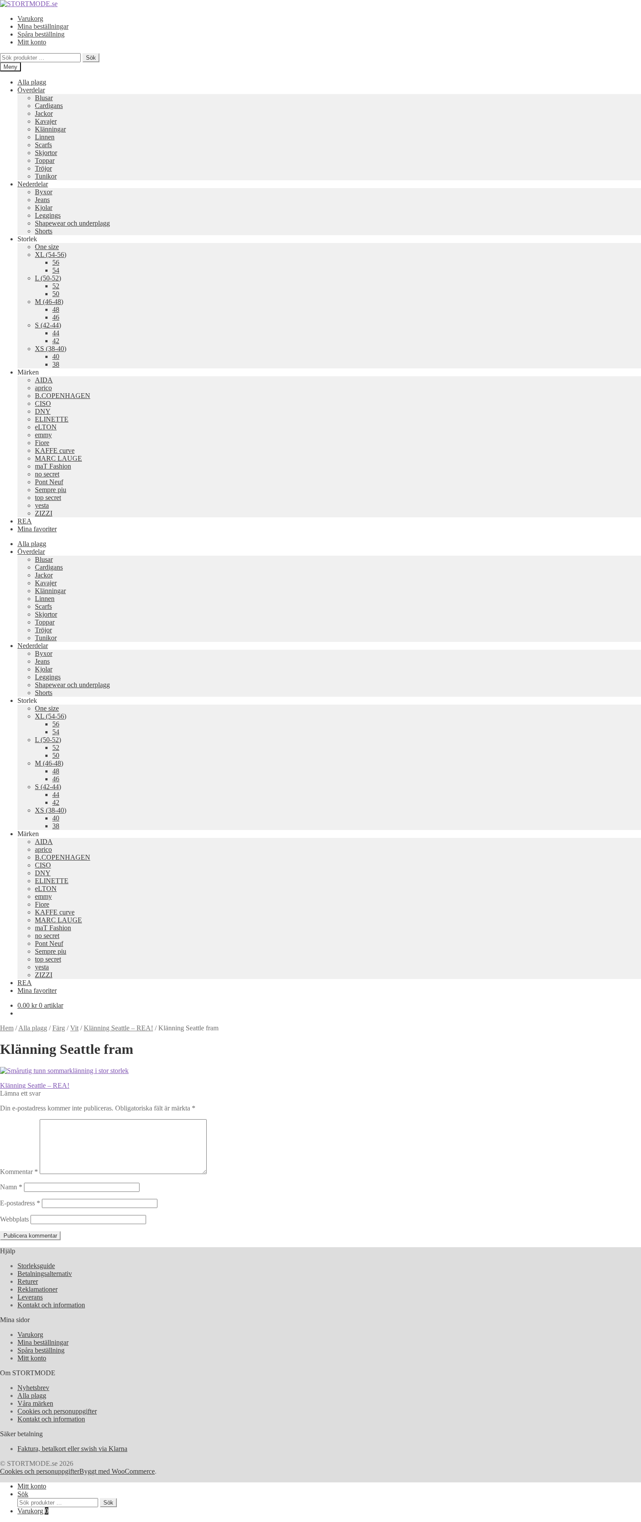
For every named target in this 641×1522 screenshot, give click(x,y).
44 (55, 333)
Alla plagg (31, 82)
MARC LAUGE (58, 458)
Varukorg (30, 18)
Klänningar (50, 129)
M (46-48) (49, 301)
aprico (43, 387)
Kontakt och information (51, 1305)
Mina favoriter (37, 529)
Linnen (45, 137)
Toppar (45, 160)
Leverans (30, 1297)
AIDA (44, 380)
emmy (43, 435)
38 (55, 364)
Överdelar (31, 90)
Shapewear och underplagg (72, 223)
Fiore (42, 442)
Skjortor (46, 152)
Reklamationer (37, 1289)
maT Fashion (53, 466)
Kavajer (46, 121)
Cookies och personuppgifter (57, 1411)
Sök (91, 57)
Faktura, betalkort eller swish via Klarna (72, 1448)
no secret (47, 474)
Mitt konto (31, 42)
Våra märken (35, 1403)
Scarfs (43, 144)
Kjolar (43, 207)
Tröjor (43, 168)
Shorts (43, 231)
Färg (58, 1028)
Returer (27, 1281)
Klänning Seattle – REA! (118, 1028)
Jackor (44, 113)
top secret (48, 497)
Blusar (44, 97)
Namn (11, 1187)
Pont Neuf (49, 482)
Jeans (42, 199)
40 (55, 356)
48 (55, 309)
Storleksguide (36, 1265)
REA (24, 521)
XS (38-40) (50, 348)
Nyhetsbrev (33, 1387)
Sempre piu (50, 489)
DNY (43, 411)
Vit (74, 1028)
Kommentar (19, 1171)
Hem (7, 1028)
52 (55, 286)
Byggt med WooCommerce (117, 1471)
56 (55, 262)
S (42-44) (48, 325)
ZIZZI (43, 513)
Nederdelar (32, 184)
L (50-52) (48, 278)
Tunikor (46, 176)
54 (55, 270)
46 (55, 317)
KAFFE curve (55, 450)
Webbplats (14, 1219)
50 (55, 293)
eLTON (46, 427)
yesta (42, 505)
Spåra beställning (41, 34)
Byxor (43, 192)
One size (47, 246)
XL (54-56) (50, 254)
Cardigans (49, 105)
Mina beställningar (42, 26)
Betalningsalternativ (44, 1273)
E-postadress (20, 1203)
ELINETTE (51, 419)
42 (55, 340)
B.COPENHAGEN (62, 395)
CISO (43, 403)
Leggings (48, 215)
